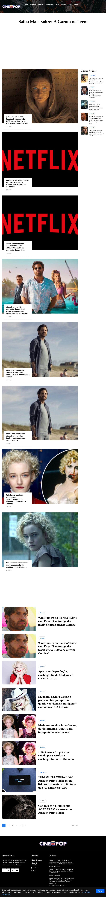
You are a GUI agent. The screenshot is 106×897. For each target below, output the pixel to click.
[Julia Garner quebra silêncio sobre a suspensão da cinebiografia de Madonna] (40, 539)
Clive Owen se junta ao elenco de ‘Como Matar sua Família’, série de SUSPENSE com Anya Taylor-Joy (96, 94)
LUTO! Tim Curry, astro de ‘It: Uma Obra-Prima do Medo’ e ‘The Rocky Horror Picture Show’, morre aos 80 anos (96, 120)
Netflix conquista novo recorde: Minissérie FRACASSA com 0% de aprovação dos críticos (15, 246)
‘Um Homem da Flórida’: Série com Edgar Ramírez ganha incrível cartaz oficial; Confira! (57, 621)
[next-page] (25, 825)
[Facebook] (4, 870)
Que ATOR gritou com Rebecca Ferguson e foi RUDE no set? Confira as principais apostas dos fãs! (17, 120)
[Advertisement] (53, 41)
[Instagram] (8, 870)
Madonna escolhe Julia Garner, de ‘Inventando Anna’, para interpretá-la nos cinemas (57, 729)
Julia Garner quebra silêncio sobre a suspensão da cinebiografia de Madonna (17, 565)
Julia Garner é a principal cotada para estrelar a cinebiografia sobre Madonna (56, 755)
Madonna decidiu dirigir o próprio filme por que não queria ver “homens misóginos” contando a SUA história (57, 702)
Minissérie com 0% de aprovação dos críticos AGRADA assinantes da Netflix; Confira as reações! (17, 310)
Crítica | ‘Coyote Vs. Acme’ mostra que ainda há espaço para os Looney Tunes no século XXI (61, 871)
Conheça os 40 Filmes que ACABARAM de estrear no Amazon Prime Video (55, 809)
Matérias (42, 772)
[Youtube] (17, 870)
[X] (13, 870)
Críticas (52, 866)
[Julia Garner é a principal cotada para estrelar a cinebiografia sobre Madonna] (19, 753)
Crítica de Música (55, 885)
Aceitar (100, 891)
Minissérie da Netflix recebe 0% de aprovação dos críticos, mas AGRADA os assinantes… (17, 183)
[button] (53, 11)
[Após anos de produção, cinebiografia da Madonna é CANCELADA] (19, 672)
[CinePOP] (11, 7)
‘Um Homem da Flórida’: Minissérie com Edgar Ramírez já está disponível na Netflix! (17, 373)
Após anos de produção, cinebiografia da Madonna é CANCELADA (55, 675)
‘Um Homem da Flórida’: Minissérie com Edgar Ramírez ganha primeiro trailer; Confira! (15, 437)
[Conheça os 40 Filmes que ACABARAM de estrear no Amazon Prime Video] (19, 807)
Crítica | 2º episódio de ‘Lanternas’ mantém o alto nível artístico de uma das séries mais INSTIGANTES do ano (61, 862)
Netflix (92, 87)
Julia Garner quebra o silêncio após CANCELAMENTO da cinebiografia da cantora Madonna (16, 499)
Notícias (42, 613)
